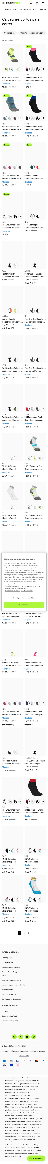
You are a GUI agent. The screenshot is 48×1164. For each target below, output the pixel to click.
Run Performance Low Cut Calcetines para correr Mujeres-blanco (34, 616)
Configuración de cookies (11, 999)
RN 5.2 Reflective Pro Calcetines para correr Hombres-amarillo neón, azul (12, 81)
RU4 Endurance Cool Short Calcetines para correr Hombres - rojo (34, 420)
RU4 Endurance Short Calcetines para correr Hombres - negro (34, 129)
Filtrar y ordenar (36, 1158)
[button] (3, 3)
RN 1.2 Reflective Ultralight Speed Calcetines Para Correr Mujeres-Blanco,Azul (11, 912)
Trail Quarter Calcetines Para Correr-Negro (35, 762)
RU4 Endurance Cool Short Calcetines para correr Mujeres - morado (12, 178)
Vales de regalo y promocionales (13, 985)
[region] (24, 582)
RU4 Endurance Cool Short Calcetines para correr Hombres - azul (34, 714)
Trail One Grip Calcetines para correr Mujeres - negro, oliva (12, 420)
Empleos (5, 1011)
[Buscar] (31, 3)
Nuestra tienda (7, 990)
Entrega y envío (7, 962)
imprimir (6, 1051)
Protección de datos (38, 1051)
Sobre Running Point (9, 1016)
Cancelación (24, 1056)
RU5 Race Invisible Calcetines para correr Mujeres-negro (11, 764)
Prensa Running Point (10, 1021)
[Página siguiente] (32, 933)
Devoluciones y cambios (11, 967)
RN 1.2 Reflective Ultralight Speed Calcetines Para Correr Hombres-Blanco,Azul (34, 912)
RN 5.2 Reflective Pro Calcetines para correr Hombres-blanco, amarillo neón (34, 519)
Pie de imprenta (27, 591)
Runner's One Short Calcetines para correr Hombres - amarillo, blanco (11, 667)
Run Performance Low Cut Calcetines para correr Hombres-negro (11, 616)
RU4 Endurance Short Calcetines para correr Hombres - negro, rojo (34, 813)
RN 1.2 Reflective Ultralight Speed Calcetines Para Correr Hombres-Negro (11, 863)
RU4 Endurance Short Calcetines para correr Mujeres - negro (34, 80)
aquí (28, 586)
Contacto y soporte (9, 994)
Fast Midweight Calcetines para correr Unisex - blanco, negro (34, 228)
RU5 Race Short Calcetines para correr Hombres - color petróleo (35, 178)
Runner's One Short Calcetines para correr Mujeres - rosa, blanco (34, 665)
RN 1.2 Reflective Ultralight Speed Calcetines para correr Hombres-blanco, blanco (12, 470)
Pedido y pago (7, 958)
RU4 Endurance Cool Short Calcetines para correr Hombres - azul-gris (11, 131)
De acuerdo (24, 605)
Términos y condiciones (19, 1051)
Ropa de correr (10, 9)
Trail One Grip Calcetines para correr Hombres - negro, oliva (12, 371)
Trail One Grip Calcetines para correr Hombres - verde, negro (35, 322)
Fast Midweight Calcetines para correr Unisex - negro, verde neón (11, 278)
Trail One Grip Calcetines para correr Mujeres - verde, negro (35, 371)
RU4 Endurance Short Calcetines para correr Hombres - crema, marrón (11, 229)
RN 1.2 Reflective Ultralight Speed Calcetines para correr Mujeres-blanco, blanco (12, 519)
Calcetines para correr (28, 9)
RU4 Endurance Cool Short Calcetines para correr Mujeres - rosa (11, 714)
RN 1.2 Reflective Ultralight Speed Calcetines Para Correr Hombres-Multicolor (34, 863)
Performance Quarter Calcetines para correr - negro (35, 277)
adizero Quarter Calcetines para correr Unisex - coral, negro (11, 322)
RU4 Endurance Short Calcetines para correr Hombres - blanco (11, 813)
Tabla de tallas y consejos (11, 980)
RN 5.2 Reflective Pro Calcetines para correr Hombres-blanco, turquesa (34, 470)
